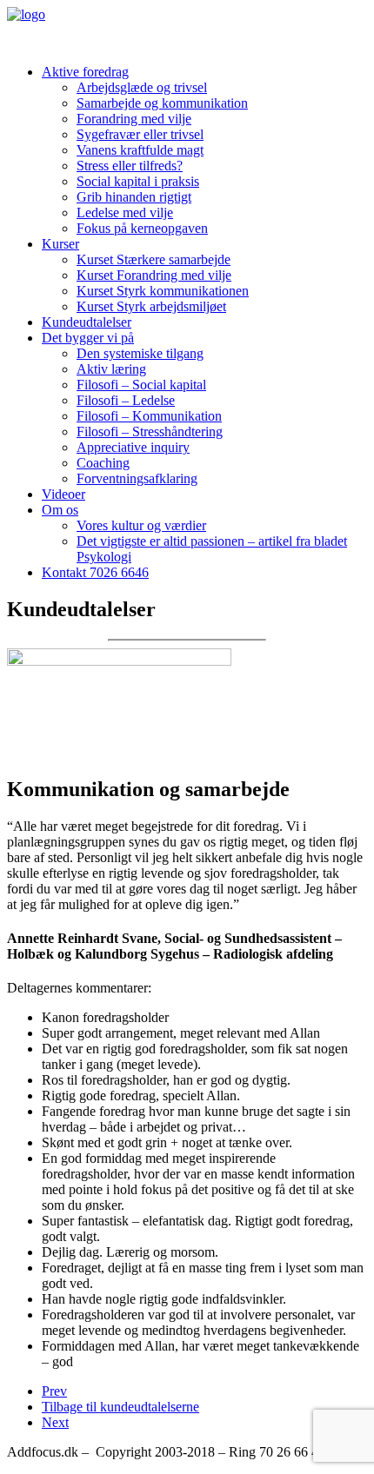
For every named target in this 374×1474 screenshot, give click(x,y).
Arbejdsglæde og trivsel (142, 87)
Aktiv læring (111, 369)
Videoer (63, 494)
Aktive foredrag (85, 71)
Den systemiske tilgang (140, 353)
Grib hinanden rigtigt (134, 196)
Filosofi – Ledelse (126, 400)
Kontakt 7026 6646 (95, 572)
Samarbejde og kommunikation (162, 103)
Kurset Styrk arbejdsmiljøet (151, 306)
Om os (60, 509)
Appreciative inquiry (133, 447)
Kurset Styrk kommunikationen (163, 290)
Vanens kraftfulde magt (140, 150)
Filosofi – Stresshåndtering (150, 431)
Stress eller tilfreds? (130, 165)
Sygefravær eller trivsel (140, 134)
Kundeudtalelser (86, 322)
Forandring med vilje (134, 118)
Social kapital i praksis (138, 181)
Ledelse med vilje (125, 212)
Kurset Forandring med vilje (154, 275)
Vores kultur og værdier (141, 525)
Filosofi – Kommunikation (149, 415)
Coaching (103, 462)
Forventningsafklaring (137, 478)
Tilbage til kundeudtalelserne (120, 1406)
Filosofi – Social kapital (141, 384)
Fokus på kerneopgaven (142, 228)
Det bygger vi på (88, 337)
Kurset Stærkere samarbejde (153, 259)
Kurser (60, 243)
